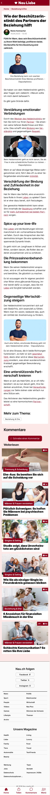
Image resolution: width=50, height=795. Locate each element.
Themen (29, 715)
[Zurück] (1, 3)
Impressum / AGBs (34, 773)
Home (6, 9)
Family (6, 744)
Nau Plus (29, 707)
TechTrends (31, 752)
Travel (28, 748)
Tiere (6, 748)
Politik (28, 694)
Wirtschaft (30, 702)
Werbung (7, 765)
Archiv (6, 720)
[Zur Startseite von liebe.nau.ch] (25, 2)
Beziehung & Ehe (19, 9)
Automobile (8, 752)
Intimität (34, 176)
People (6, 702)
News (6, 694)
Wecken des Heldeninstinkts (28, 119)
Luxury (29, 739)
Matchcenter (31, 698)
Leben (26, 197)
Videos (6, 707)
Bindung (31, 128)
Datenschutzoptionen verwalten (14, 776)
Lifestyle (7, 715)
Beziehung (27, 208)
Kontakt (30, 769)
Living (28, 735)
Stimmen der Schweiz (35, 711)
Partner (30, 122)
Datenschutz (9, 773)
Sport (6, 698)
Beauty (6, 757)
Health (6, 735)
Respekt (36, 131)
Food (28, 744)
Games (6, 711)
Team (29, 765)
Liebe (6, 288)
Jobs (6, 769)
